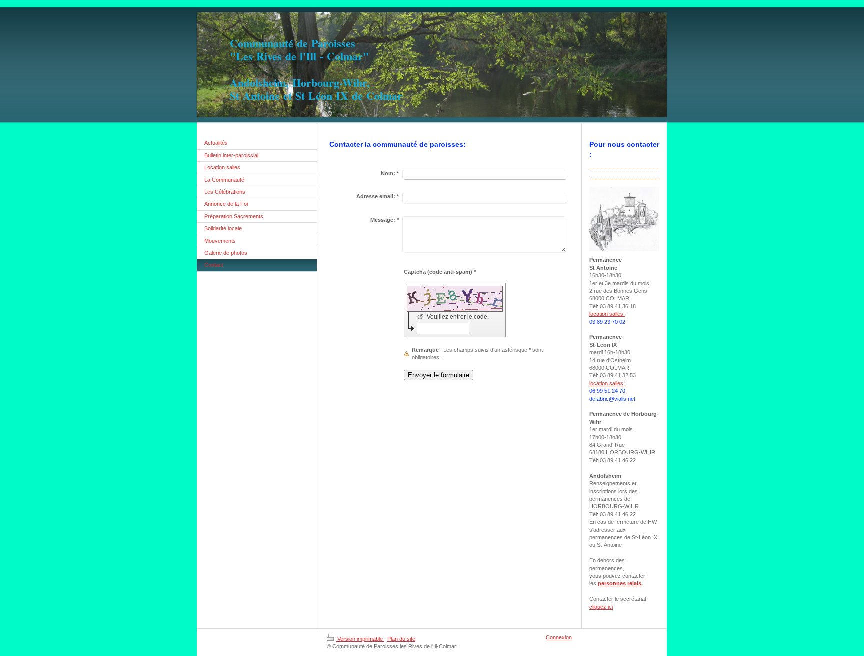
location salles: (607, 314)
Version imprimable (360, 639)
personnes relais (620, 583)
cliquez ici (601, 607)
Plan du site (402, 639)
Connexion (559, 637)
